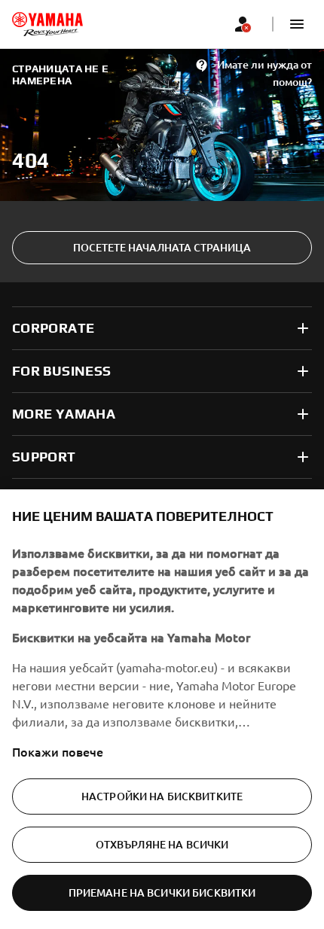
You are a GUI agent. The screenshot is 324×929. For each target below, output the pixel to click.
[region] (162, 709)
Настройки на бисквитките (162, 796)
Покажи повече (57, 751)
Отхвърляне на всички (162, 844)
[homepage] (47, 24)
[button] (297, 24)
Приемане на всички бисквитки (162, 892)
